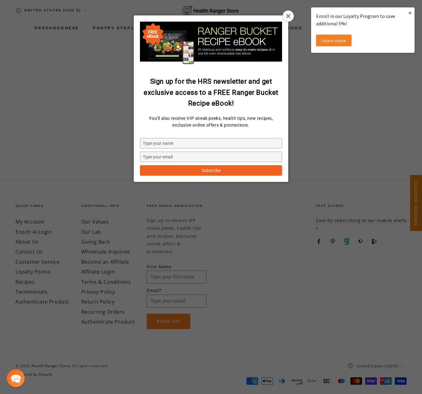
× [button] (409, 13)
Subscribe (211, 170)
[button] (16, 378)
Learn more (334, 40)
